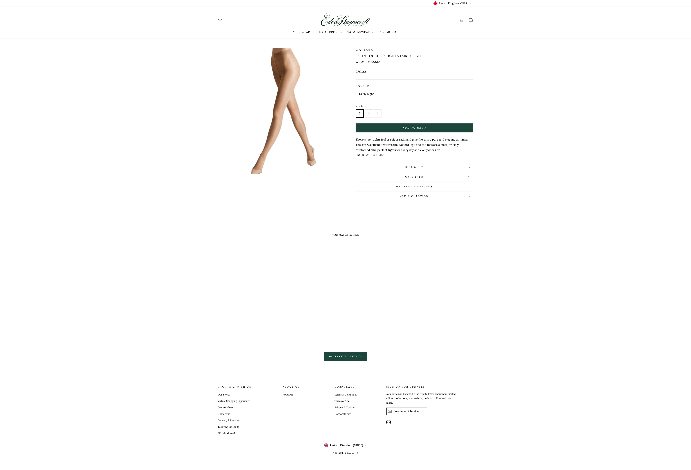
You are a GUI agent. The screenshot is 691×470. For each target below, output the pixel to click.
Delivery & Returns (414, 186)
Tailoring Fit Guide (228, 426)
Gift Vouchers (225, 407)
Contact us (224, 413)
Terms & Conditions (346, 394)
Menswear (302, 32)
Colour (362, 86)
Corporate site (343, 413)
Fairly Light (366, 94)
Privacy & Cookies (345, 407)
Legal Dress (329, 32)
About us (288, 394)
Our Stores (224, 394)
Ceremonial (388, 32)
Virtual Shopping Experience (234, 401)
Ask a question (414, 196)
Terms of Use (342, 401)
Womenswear (359, 32)
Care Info (414, 176)
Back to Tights (348, 356)
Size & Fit (414, 167)
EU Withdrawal (226, 433)
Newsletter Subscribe (406, 411)
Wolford (364, 50)
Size (359, 105)
